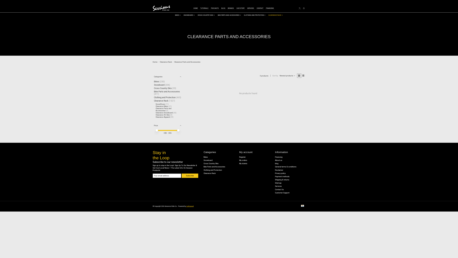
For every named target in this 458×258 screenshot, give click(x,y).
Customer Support (282, 193)
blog (276, 163)
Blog (223, 8)
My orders (243, 160)
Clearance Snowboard (164, 113)
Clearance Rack (166, 62)
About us (278, 160)
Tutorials (204, 8)
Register (242, 157)
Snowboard (159, 85)
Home (195, 8)
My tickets (243, 163)
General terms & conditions (285, 167)
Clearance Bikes (162, 106)
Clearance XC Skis (163, 115)
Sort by (275, 76)
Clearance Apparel (163, 117)
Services (250, 8)
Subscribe (190, 176)
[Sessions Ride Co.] (161, 8)
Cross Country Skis (163, 88)
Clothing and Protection (165, 97)
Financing (270, 8)
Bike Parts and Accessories (167, 91)
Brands (231, 8)
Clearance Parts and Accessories (163, 109)
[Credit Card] (302, 206)
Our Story (241, 8)
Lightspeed (190, 206)
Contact (260, 8)
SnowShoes (160, 104)
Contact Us (279, 189)
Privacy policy (280, 173)
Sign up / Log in (299, 2)
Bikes (156, 81)
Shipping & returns (282, 180)
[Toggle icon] (299, 8)
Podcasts (215, 8)
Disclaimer (279, 170)
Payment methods (282, 176)
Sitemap (278, 183)
